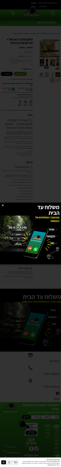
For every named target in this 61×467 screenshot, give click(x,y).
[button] (3, 205)
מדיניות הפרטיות (52, 464)
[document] (30, 233)
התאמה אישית (15, 462)
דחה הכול (9, 462)
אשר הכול (3, 462)
